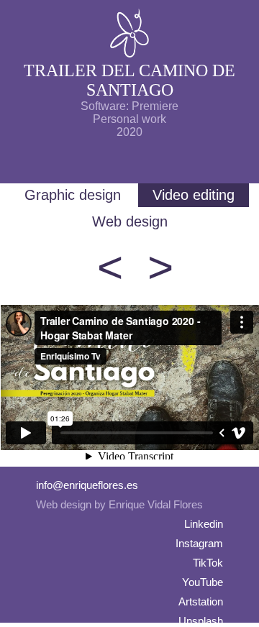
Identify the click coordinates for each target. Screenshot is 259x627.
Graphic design (72, 195)
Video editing (194, 195)
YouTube (202, 582)
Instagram (199, 543)
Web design (130, 221)
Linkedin (203, 524)
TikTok (208, 563)
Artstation (200, 601)
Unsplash (200, 621)
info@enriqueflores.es (87, 485)
